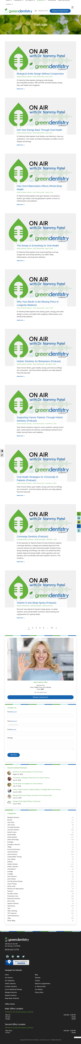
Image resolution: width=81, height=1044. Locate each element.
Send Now (13, 755)
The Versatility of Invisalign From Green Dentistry (28, 783)
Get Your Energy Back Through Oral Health (39, 130)
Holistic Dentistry (21, 76)
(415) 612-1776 (43, 10)
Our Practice (9, 977)
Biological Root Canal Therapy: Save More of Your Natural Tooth (32, 795)
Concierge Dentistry (22, 539)
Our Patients (39, 989)
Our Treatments (9, 980)
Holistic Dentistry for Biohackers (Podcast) (39, 361)
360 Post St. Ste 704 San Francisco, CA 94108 (19, 1012)
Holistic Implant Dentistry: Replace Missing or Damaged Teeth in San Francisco (37, 789)
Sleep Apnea (25, 606)
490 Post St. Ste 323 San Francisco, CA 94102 (19, 1027)
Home (7, 974)
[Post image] (9, 773)
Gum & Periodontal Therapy (13, 989)
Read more (20, 89)
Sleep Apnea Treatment (12, 998)
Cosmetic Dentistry (11, 986)
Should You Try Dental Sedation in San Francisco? (28, 772)
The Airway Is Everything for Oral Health (38, 245)
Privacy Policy (39, 992)
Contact (8, 4)
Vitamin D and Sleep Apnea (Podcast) (36, 602)
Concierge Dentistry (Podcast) (32, 536)
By (38, 76)
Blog (36, 974)
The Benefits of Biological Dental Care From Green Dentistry (31, 778)
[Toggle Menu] (73, 7)
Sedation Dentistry (10, 995)
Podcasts (29, 76)
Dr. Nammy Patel (40, 986)
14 (52, 628)
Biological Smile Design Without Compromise (40, 73)
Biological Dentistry (11, 992)
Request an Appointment (40, 697)
